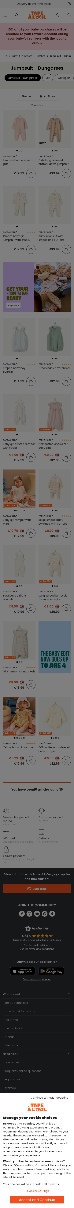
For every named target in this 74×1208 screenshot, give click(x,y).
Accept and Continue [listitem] (37, 1199)
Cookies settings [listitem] (38, 1191)
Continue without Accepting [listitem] (49, 1098)
